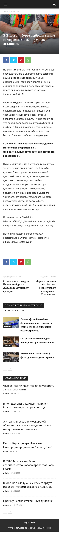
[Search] (54, 4)
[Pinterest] (21, 60)
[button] (5, 4)
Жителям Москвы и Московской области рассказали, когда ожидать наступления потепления (27, 425)
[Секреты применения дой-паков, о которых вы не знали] (11, 341)
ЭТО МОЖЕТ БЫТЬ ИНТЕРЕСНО (23, 305)
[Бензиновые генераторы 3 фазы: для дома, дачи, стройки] (11, 357)
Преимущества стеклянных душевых (28, 501)
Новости (15, 11)
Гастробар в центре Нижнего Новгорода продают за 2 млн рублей (27, 445)
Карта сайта (29, 522)
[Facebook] (6, 60)
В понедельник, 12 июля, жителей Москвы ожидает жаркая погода (25, 405)
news (5, 451)
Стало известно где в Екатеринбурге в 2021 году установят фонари (16, 286)
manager (7, 505)
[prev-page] (5, 369)
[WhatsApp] (28, 60)
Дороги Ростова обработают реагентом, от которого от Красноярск (46, 287)
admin (6, 393)
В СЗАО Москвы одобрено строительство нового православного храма (28, 465)
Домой (5, 11)
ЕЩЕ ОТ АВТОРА (15, 310)
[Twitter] (13, 60)
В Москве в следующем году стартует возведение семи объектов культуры (28, 484)
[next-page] (10, 369)
